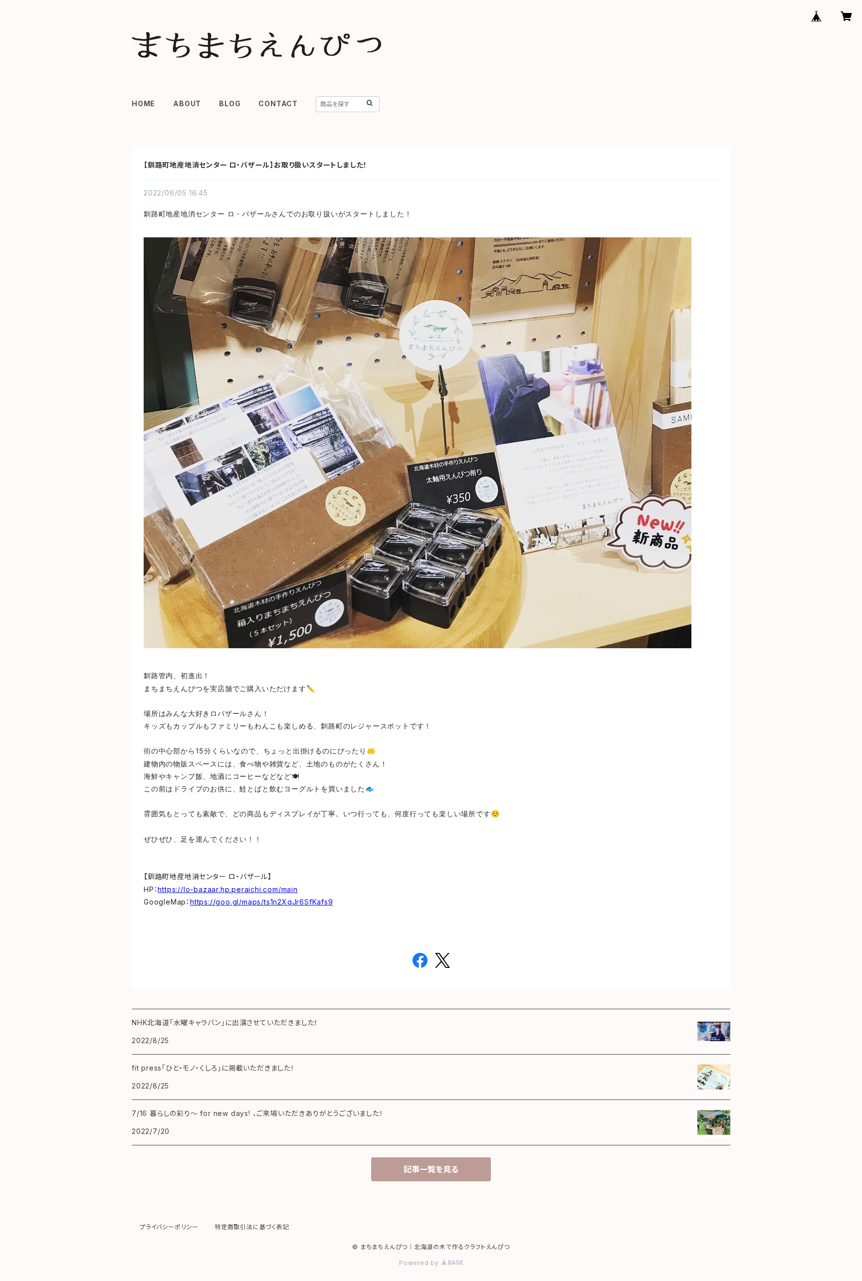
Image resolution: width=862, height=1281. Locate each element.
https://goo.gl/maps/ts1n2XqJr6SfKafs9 (261, 902)
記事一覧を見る (431, 1169)
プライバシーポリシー (169, 1227)
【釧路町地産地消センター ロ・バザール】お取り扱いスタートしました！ (255, 165)
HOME (143, 103)
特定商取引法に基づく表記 (252, 1227)
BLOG (229, 103)
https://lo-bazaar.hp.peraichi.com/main (227, 889)
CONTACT (278, 103)
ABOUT (187, 103)
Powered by (420, 1263)
